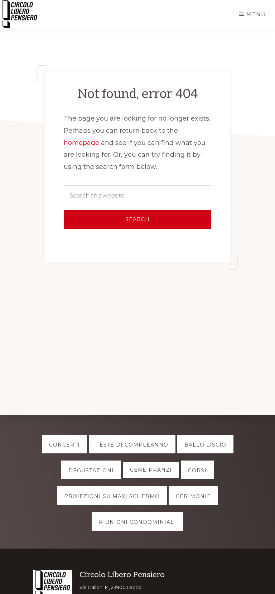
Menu (256, 14)
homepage (81, 143)
